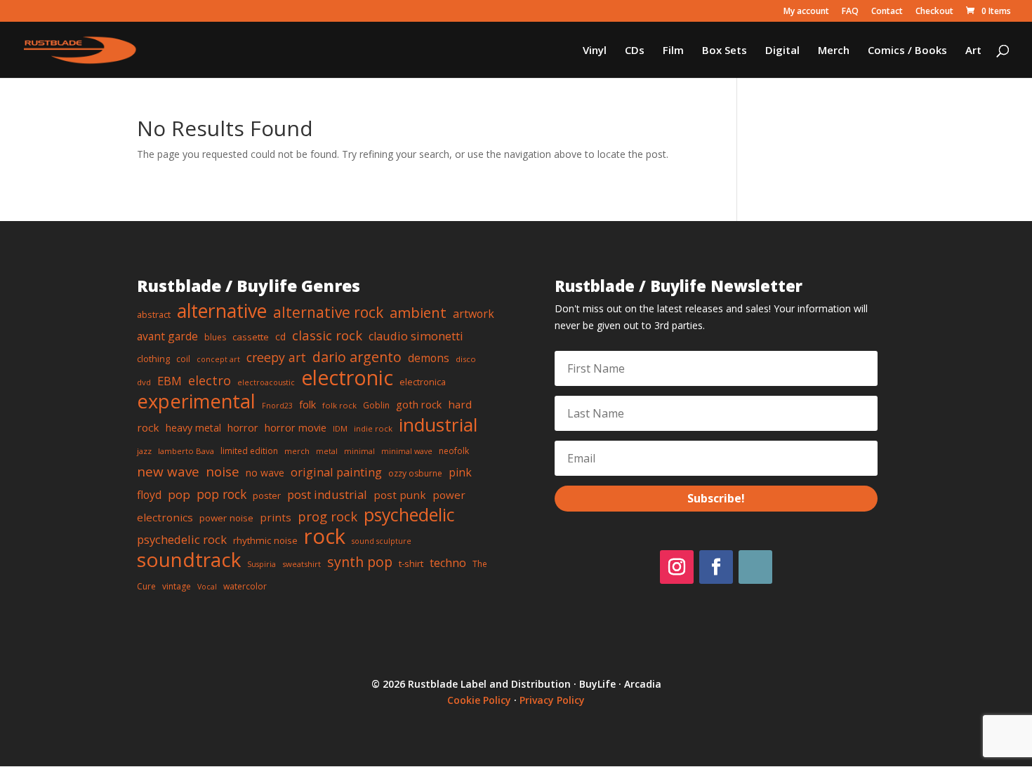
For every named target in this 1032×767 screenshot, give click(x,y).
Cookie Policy (479, 700)
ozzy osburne (415, 473)
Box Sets (724, 51)
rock (324, 536)
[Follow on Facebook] (716, 567)
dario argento (357, 356)
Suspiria (261, 564)
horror (242, 427)
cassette (250, 337)
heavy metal (193, 427)
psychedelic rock (182, 539)
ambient (418, 312)
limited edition (249, 451)
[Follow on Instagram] (677, 567)
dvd (144, 382)
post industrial (327, 494)
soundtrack (189, 559)
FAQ (850, 12)
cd (280, 336)
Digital (782, 51)
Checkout (934, 12)
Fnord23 (277, 406)
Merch (833, 51)
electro (209, 380)
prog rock (327, 516)
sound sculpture (381, 541)
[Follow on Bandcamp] (755, 567)
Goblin (376, 405)
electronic (347, 377)
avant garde (167, 336)
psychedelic (409, 514)
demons (428, 358)
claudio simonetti (416, 336)
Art (973, 51)
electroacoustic (266, 382)
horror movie (295, 427)
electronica (422, 381)
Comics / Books (907, 51)
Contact (887, 12)
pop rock (221, 494)
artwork (473, 313)
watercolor (245, 586)
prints (275, 517)
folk (307, 404)
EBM (169, 381)
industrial (438, 424)
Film (673, 51)
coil (183, 359)
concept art (218, 359)
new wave (168, 471)
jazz (144, 451)
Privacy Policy (552, 700)
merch (297, 451)
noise (222, 471)
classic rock (327, 335)
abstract (154, 314)
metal (327, 451)
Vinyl (595, 51)
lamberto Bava (186, 451)
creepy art (276, 357)
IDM (340, 428)
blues (215, 337)
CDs (634, 51)
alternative (222, 311)
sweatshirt (301, 564)
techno (448, 563)
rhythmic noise (265, 540)
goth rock (419, 404)
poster (267, 495)
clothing (153, 358)
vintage (176, 586)
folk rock (339, 405)
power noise (226, 518)
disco (466, 359)
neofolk (454, 451)
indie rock (373, 428)
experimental (196, 401)
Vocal (207, 587)
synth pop (359, 561)
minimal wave (406, 451)
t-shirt (411, 563)
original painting (336, 472)
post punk (399, 495)
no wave (265, 472)
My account (806, 12)
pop (179, 494)
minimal (359, 451)
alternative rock (328, 312)
